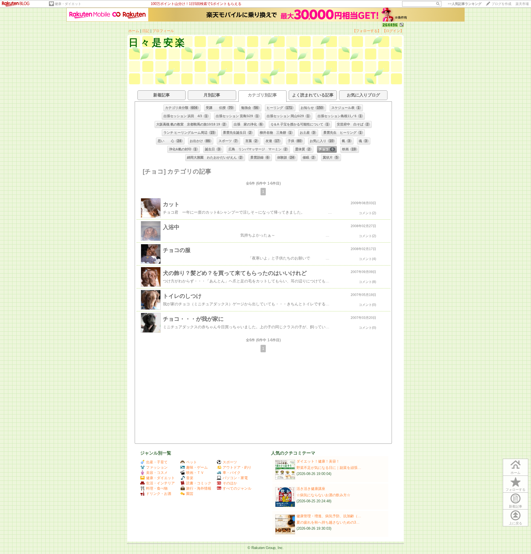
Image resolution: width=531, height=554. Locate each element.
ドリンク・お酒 (158, 494)
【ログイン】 (393, 31)
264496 (390, 25)
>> (464, 4)
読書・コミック (198, 483)
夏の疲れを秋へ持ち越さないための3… (328, 522)
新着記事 (515, 506)
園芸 (189, 494)
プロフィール (163, 31)
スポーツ (230, 462)
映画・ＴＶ (195, 473)
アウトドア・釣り (237, 467)
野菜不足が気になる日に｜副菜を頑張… (328, 468)
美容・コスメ (157, 473)
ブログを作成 (501, 4)
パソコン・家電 (235, 478)
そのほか (230, 483)
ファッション (157, 467)
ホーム (133, 31)
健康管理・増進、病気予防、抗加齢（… (328, 516)
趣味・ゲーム (197, 467)
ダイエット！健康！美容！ (318, 461)
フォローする (515, 490)
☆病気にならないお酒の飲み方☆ (323, 495)
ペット (191, 462)
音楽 (189, 478)
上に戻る (515, 523)
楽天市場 (522, 4)
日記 (145, 31)
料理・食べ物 (157, 488)
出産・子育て (157, 462)
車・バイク (232, 473)
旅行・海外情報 (198, 488)
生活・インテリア (160, 483)
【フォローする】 (366, 31)
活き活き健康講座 (310, 489)
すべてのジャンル (237, 488)
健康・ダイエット (68, 4)
